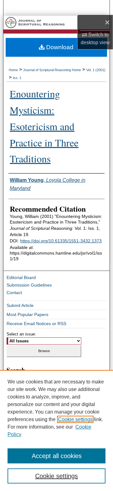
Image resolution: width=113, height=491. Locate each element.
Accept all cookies (57, 455)
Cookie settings (75, 419)
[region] (56, 430)
